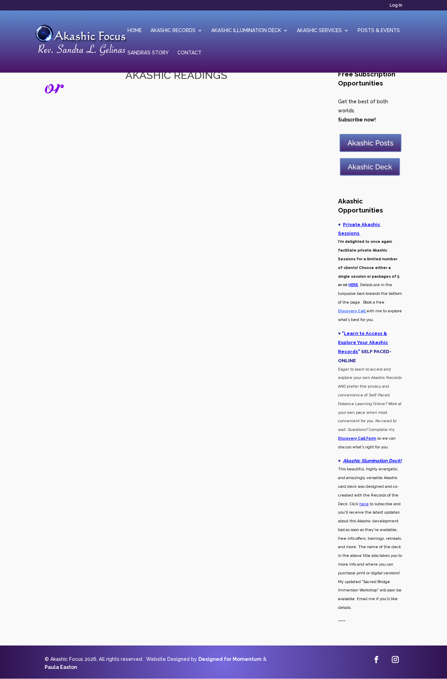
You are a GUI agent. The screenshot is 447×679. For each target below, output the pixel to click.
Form (370, 438)
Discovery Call (351, 438)
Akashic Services (319, 30)
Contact (189, 52)
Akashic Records (173, 30)
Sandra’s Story (148, 52)
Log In (396, 5)
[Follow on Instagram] (395, 659)
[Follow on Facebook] (376, 659)
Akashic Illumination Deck (246, 30)
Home (134, 30)
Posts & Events (379, 30)
